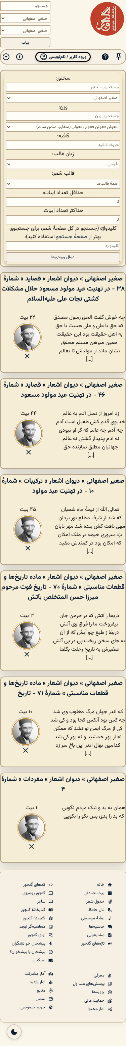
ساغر (41, 901)
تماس (41, 999)
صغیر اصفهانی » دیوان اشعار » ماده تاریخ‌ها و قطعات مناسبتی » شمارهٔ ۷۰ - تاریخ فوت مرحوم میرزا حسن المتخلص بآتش (63, 587)
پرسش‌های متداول (89, 983)
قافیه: (63, 136)
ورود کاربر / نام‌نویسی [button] (67, 56)
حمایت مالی (95, 1000)
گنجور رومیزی (34, 893)
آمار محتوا (97, 1009)
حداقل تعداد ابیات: (63, 193)
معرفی (100, 975)
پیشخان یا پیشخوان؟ (28, 952)
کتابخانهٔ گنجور (33, 910)
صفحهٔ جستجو (71, 237)
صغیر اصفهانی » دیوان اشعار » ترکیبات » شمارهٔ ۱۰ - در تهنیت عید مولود (63, 486)
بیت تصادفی (95, 893)
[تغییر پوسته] (14, 1032)
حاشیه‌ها (97, 926)
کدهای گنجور (34, 884)
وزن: (63, 107)
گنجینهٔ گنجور (34, 918)
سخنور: (63, 78)
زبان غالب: (63, 154)
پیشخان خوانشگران (29, 943)
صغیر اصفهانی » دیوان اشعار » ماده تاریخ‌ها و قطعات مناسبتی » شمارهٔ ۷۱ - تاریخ (63, 688)
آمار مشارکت (35, 973)
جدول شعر (96, 901)
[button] (118, 57)
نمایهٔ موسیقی (93, 918)
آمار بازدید (38, 982)
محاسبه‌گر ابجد (32, 926)
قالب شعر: (63, 173)
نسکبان (39, 960)
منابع (41, 990)
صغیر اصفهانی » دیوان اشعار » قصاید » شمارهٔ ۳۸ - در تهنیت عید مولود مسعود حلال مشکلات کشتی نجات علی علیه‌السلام (63, 289)
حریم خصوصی (33, 1007)
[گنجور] (107, 19)
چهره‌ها (99, 992)
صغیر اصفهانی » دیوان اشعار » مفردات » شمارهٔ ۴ (63, 784)
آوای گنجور (37, 935)
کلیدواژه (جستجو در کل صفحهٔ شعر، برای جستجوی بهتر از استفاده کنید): (63, 232)
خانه (101, 884)
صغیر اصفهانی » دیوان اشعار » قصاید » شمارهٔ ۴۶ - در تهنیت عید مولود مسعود (63, 390)
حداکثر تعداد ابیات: (63, 211)
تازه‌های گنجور (93, 943)
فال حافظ (97, 910)
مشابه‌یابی (96, 935)
